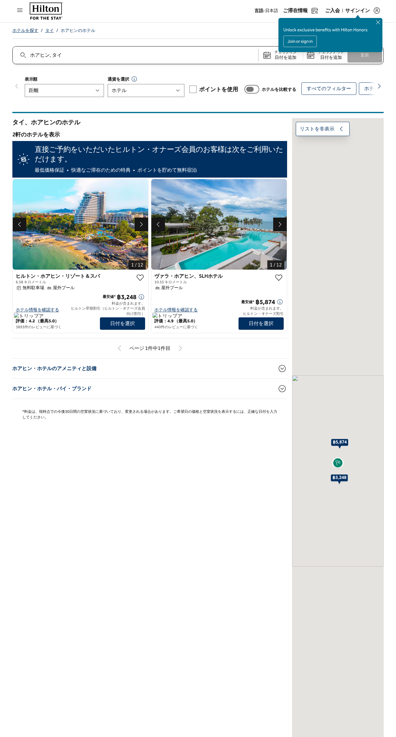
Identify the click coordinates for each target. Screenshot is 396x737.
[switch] (252, 89)
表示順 (31, 79)
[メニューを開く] (19, 10)
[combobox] (135, 55)
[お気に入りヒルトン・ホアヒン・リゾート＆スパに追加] (140, 278)
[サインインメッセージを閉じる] (378, 22)
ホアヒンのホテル (78, 30)
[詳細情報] (141, 297)
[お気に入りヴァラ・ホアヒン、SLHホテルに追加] (279, 278)
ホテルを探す (25, 30)
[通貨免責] (134, 79)
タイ (49, 30)
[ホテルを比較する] (251, 89)
